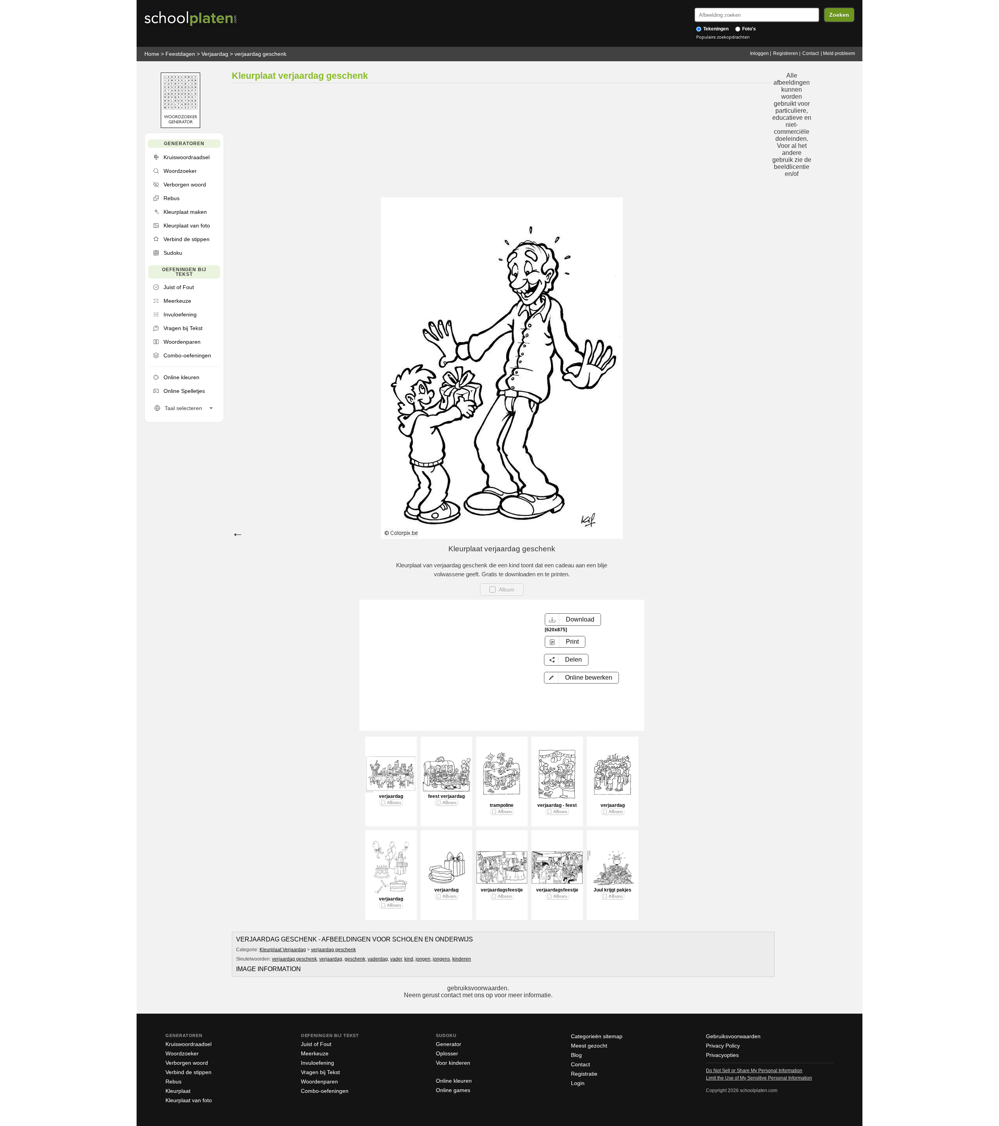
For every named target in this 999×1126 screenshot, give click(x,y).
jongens (441, 959)
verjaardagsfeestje (502, 890)
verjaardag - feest (557, 805)
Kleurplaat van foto (188, 1100)
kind (408, 959)
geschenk (355, 959)
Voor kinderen (453, 1063)
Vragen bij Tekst (320, 1072)
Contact (810, 53)
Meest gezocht (589, 1046)
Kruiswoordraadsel (188, 1044)
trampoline (502, 805)
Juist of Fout (316, 1044)
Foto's (748, 29)
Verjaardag (214, 54)
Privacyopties (722, 1055)
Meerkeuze (315, 1053)
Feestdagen (180, 54)
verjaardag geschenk (260, 54)
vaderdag (378, 959)
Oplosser (447, 1053)
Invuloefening (317, 1063)
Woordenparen (319, 1081)
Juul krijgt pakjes (612, 890)
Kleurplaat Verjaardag (283, 949)
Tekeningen (715, 29)
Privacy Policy (723, 1046)
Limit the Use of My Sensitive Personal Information (759, 1078)
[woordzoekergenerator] (180, 126)
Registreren (785, 53)
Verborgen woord (186, 1063)
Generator (448, 1044)
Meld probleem (839, 53)
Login (578, 1083)
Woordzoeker (182, 1053)
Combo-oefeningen (324, 1091)
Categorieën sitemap (596, 1036)
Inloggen (759, 53)
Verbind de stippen (188, 1072)
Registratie (584, 1074)
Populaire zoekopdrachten (723, 37)
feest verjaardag (446, 796)
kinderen (461, 959)
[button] (581, 678)
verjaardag (391, 796)
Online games (453, 1090)
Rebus (173, 1081)
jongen (423, 959)
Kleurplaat (177, 1091)
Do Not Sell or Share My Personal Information (754, 1070)
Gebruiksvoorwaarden (733, 1036)
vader (396, 959)
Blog (576, 1055)
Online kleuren (454, 1081)
